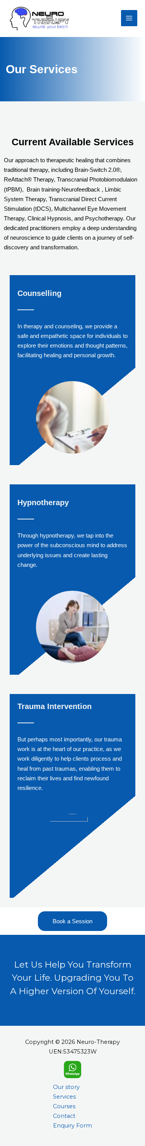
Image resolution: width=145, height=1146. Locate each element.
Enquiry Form (72, 1125)
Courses (64, 1106)
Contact (64, 1115)
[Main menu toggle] (129, 18)
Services (64, 1096)
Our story (66, 1087)
